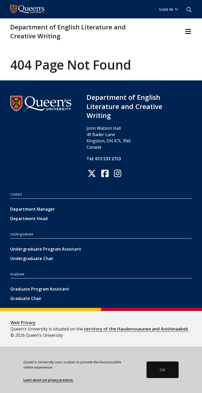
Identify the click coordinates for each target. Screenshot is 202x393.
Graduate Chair (26, 298)
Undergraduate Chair (32, 258)
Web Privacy (23, 322)
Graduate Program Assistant (39, 289)
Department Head (29, 218)
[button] (187, 9)
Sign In (166, 9)
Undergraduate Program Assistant (45, 249)
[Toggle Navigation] (188, 31)
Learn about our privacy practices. (48, 380)
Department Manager (32, 209)
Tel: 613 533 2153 (104, 159)
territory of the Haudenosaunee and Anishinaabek (136, 329)
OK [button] (162, 369)
